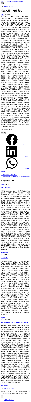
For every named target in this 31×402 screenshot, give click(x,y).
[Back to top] (2, 397)
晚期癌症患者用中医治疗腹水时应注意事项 (14, 322)
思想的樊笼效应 (6, 188)
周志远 (2, 15)
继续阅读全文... (5, 252)
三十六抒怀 (4, 258)
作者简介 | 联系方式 (9, 6)
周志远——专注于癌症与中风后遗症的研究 (12, 1)
